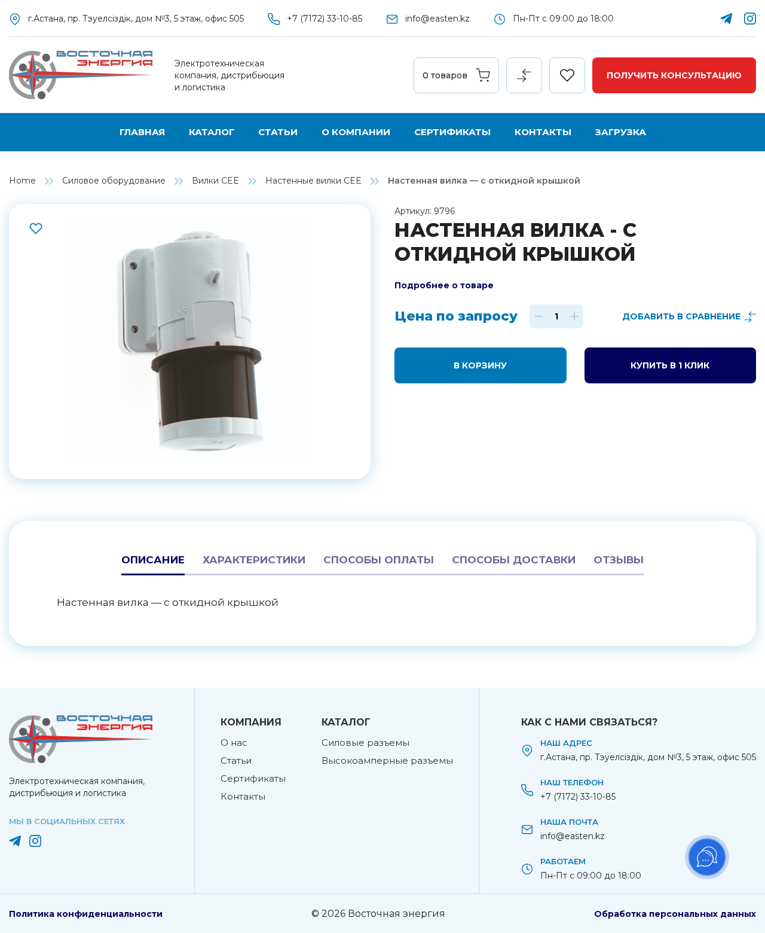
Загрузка (620, 132)
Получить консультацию (674, 75)
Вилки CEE (215, 180)
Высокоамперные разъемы (387, 760)
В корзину (480, 365)
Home (22, 180)
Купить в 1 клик (670, 365)
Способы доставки (514, 560)
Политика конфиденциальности (86, 913)
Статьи (278, 132)
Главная (142, 132)
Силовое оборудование (114, 180)
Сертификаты (452, 132)
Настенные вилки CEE (313, 180)
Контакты (543, 132)
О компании (356, 132)
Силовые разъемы (365, 742)
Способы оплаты (378, 560)
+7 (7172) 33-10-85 (324, 18)
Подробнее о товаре (444, 285)
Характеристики (254, 560)
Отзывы (618, 560)
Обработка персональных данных (675, 913)
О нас (234, 742)
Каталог (211, 132)
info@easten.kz (437, 18)
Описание (153, 560)
